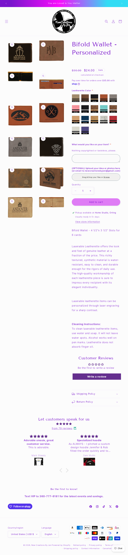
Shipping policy (71, 548)
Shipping (76, 75)
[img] (64, 424)
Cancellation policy (111, 548)
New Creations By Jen (41, 545)
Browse (107, 177)
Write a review (96, 376)
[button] (6, 21)
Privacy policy (95, 545)
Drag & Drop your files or (96, 177)
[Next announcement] (121, 3)
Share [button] (78, 62)
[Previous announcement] (6, 3)
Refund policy (79, 545)
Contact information (90, 548)
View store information (87, 221)
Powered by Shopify (61, 545)
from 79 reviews (62, 428)
